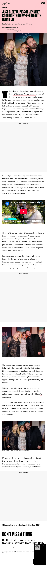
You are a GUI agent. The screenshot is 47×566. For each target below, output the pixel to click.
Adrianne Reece (11, 27)
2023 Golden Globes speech (24, 94)
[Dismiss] (43, 545)
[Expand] (36, 545)
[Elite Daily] (7, 3)
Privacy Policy (6, 552)
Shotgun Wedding (36, 109)
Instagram (22, 265)
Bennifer (5, 236)
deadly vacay (31, 103)
